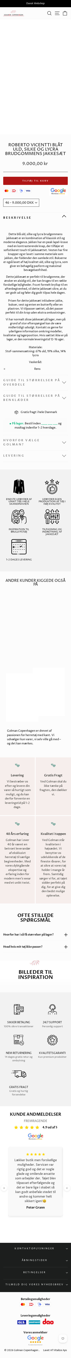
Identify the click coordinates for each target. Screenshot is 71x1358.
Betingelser (34, 1272)
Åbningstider (34, 1260)
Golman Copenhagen (26, 1350)
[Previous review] (4, 1188)
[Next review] (67, 1188)
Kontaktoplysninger (35, 1248)
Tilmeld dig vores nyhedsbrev (34, 1284)
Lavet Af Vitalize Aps (55, 1350)
